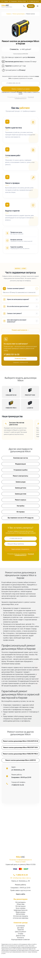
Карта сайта (20, 894)
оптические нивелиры (20, 918)
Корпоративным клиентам (20, 939)
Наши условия (20, 862)
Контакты (20, 938)
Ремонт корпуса (20, 500)
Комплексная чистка (20, 458)
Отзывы (20, 934)
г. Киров (5, 1)
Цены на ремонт (20, 932)
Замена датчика (20, 488)
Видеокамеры (20, 912)
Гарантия (20, 930)
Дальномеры (20, 914)
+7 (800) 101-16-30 (34, 1)
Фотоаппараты (20, 902)
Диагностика (20, 936)
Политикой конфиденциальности (24, 98)
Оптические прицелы (20, 916)
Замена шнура (20, 482)
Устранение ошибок (21, 470)
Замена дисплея (20, 494)
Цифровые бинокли (20, 910)
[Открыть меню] (38, 6)
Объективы (20, 904)
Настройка (20, 506)
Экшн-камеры (20, 908)
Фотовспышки (20, 906)
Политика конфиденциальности (20, 860)
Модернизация (20, 464)
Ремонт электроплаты (20, 476)
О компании (20, 926)
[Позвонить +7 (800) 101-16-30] (24, 6)
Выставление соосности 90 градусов (20, 518)
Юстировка (21, 512)
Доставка (20, 928)
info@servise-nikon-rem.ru (22, 878)
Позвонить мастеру (20, 358)
